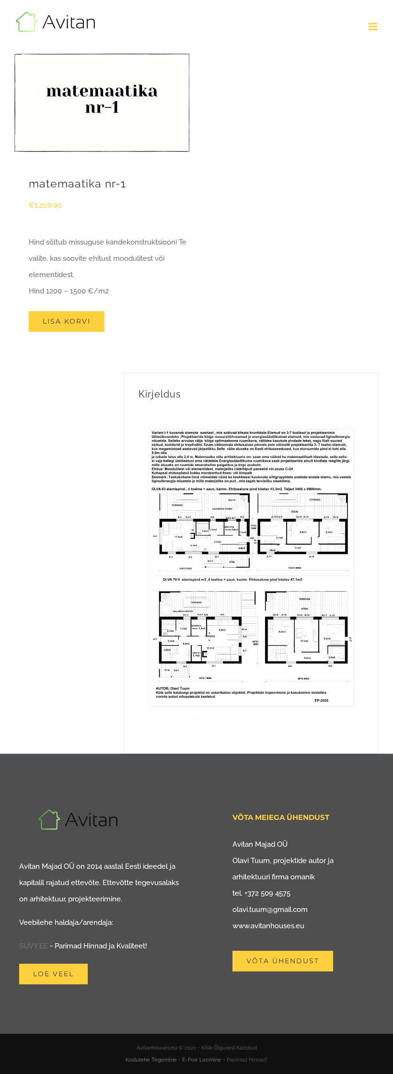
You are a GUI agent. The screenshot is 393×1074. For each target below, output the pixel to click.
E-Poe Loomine (201, 1060)
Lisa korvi (67, 321)
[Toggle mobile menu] (374, 27)
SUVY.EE (33, 946)
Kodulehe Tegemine (151, 1060)
